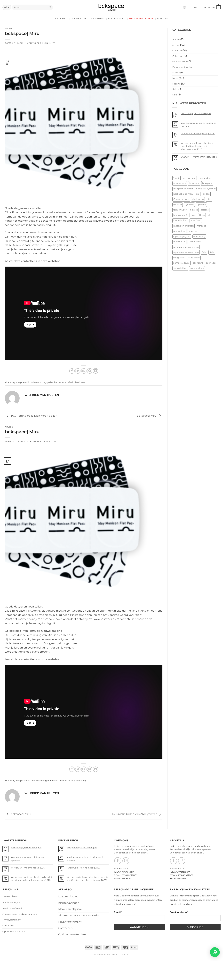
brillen (206, 194)
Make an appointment (141, 18)
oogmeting (179, 231)
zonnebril (198, 263)
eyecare (177, 204)
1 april (176, 178)
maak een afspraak (183, 226)
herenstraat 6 (180, 215)
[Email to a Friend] (84, 371)
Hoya (193, 215)
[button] (195, 7)
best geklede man (183, 194)
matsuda (201, 226)
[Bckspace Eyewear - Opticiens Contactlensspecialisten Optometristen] (111, 7)
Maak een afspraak (12, 908)
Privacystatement (11, 919)
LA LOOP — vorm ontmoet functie (199, 156)
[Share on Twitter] (77, 371)
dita (209, 199)
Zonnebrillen (79, 18)
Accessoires (97, 18)
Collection (177, 56)
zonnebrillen (180, 268)
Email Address (179, 912)
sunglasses (179, 257)
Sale (174, 89)
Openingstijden (181, 236)
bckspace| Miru (147, 415)
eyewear (189, 204)
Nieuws (176, 83)
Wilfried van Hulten (44, 43)
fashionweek (180, 210)
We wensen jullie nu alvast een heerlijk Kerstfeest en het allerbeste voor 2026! (197, 146)
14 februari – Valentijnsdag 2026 (198, 133)
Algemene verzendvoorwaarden (19, 914)
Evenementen (180, 67)
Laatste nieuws (10, 896)
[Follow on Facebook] (180, 7)
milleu (54, 382)
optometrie (179, 241)
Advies (8, 28)
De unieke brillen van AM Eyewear (134, 814)
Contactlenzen (116, 18)
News (175, 78)
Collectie (162, 18)
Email (118, 912)
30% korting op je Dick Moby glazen (33, 415)
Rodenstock (195, 241)
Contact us (8, 925)
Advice (9, 427)
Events (176, 72)
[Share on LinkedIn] (95, 371)
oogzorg (193, 231)
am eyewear (189, 178)
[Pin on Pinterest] (89, 371)
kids (210, 215)
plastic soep (80, 382)
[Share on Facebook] (72, 371)
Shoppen (60, 18)
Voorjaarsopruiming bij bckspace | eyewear (199, 124)
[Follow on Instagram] (184, 7)
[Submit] (50, 7)
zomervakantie (181, 263)
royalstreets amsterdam (186, 247)
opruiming (199, 236)
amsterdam (205, 178)
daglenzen (198, 199)
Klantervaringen (11, 902)
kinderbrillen (180, 220)
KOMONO (196, 220)
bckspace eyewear (183, 188)
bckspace (194, 183)
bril (197, 194)
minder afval (66, 382)
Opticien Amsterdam (13, 931)
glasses (194, 210)
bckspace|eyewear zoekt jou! (196, 113)
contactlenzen (180, 61)
